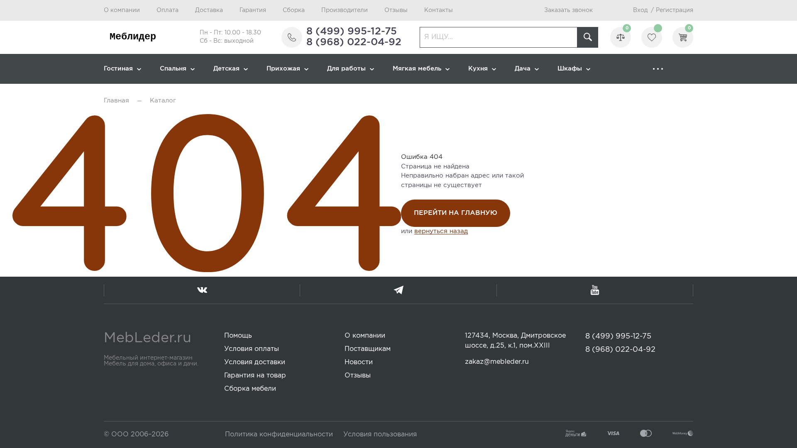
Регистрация (674, 10)
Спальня (173, 68)
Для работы (346, 68)
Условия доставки (254, 362)
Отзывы (396, 10)
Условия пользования (380, 434)
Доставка (209, 10)
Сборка (294, 10)
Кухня (478, 68)
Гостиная (118, 68)
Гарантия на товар (255, 376)
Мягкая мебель (417, 68)
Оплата (167, 10)
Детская (226, 68)
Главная (116, 100)
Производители (344, 10)
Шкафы (569, 68)
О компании (122, 10)
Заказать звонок (568, 10)
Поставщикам (368, 349)
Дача (523, 68)
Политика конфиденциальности (279, 434)
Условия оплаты (251, 349)
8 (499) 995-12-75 (351, 31)
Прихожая (283, 68)
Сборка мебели (250, 389)
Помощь (238, 336)
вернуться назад (441, 231)
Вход (640, 10)
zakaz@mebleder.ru (497, 362)
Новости (359, 362)
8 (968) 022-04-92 (353, 42)
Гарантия (253, 10)
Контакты (438, 10)
